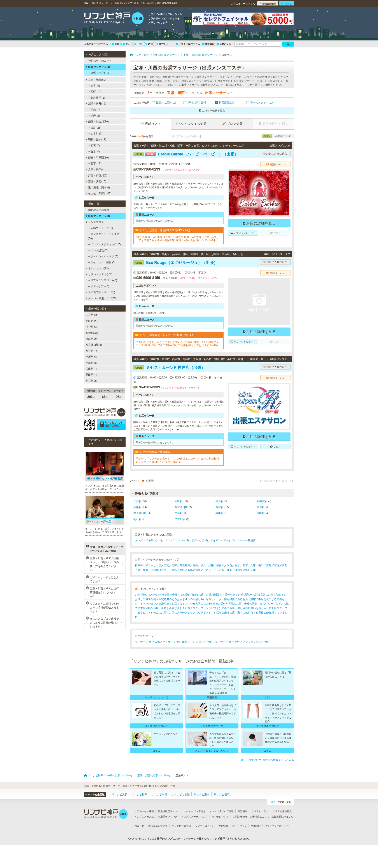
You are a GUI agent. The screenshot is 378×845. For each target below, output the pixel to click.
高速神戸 (185, 565)
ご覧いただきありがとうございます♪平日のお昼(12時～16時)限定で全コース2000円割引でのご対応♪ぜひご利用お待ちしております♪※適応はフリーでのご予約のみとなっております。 (178, 343)
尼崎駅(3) (91, 362)
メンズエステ (96, 222)
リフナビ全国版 (96, 794)
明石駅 (137, 519)
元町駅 (178, 501)
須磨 (198, 569)
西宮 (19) (96, 163)
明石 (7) (95, 145)
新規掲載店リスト (167, 811)
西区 (182, 569)
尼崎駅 (178, 513)
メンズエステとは (144, 816)
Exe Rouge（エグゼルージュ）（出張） (176, 262)
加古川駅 (180, 519)
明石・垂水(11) (97, 139)
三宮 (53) (96, 85)
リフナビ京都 (159, 794)
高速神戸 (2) (98, 97)
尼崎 (195, 565)
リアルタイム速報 (144, 811)
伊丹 (203, 565)
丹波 (221, 569)
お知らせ (139, 825)
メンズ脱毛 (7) (99, 250)
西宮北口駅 (181, 507)
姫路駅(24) (92, 338)
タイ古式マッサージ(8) (101, 292)
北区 (174, 569)
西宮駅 (219, 507)
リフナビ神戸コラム (189, 44)
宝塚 (276, 565)
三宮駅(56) (92, 314)
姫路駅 (137, 507)
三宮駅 (137, 501)
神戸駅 (219, 501)
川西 (284, 565)
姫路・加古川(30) (98, 121)
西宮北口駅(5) (94, 344)
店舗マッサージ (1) (102, 228)
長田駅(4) (91, 374)
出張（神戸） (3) (100, 72)
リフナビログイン (204, 825)
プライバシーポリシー (277, 825)
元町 (174, 565)
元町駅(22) (92, 320)
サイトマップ (239, 825)
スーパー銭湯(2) (246, 540)
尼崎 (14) (96, 109)
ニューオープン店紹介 (193, 811)
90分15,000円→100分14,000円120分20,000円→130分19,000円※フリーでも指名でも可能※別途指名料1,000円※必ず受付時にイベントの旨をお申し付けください (177, 238)
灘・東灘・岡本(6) (99, 187)
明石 (128, 43)
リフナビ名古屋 (180, 794)
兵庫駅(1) (91, 368)
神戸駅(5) (91, 326)
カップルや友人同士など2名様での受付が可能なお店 (211, 603)
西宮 (150, 43)
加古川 (162, 43)
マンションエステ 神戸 (256, 641)
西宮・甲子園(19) (98, 157)
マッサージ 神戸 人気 (147, 641)
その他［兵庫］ (160, 569)
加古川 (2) (96, 133)
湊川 (247, 569)
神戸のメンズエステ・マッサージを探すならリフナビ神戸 (191, 838)
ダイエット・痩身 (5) (103, 262)
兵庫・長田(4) (96, 169)
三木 (205, 569)
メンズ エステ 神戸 (201, 641)
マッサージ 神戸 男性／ (229, 641)
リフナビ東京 (202, 794)
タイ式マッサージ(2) (222, 540)
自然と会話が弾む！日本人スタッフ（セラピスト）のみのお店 (198, 608)
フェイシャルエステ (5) (104, 256)
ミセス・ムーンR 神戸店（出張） (170, 367)
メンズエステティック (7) (106, 244)
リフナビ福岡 (221, 794)
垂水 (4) (95, 151)
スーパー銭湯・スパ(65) (102, 298)
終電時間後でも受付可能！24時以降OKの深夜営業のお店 (239, 594)
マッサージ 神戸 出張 (175, 641)
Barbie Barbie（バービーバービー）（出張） (186, 154)
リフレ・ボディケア (100, 274)
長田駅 (260, 513)
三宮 (139, 43)
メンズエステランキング (194, 816)
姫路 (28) (96, 127)
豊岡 (229, 569)
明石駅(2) (91, 380)
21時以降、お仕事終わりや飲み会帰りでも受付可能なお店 (169, 594)
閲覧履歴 (210, 44)
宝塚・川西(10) (97, 181)
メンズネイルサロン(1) (148, 540)
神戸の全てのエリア (100, 60)
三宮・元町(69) (97, 79)
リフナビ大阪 (119, 794)
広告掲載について (158, 825)
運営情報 (223, 825)
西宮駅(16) (92, 350)
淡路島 (239, 569)
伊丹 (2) (95, 115)
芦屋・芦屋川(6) (97, 175)
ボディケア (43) (100, 286)
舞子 (255, 569)
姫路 (117, 43)
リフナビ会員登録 (181, 825)
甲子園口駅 (140, 513)
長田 (261, 565)
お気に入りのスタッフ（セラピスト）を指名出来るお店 (202, 612)
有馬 (190, 569)
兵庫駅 (219, 513)
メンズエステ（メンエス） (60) (105, 236)
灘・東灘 (143, 569)
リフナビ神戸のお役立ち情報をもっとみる (269, 759)
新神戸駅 (262, 501)
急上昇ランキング (167, 816)
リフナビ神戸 (139, 794)
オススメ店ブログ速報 (222, 811)
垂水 (237, 565)
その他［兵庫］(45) (99, 193)
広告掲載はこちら (259, 816)
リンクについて (220, 816)
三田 (213, 569)
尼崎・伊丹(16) (97, 103)
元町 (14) (96, 91)
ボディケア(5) (199, 540)
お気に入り (225, 44)
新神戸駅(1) (92, 333)
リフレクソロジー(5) (176, 540)
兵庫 (253, 565)
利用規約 (256, 825)
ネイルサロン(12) (98, 268)
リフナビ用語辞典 (282, 811)
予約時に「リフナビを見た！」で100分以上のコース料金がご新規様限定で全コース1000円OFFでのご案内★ (177, 460)
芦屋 (268, 565)
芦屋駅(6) (91, 356)
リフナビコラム (260, 811)
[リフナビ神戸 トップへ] (114, 18)
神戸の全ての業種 (98, 210)
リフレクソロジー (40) (104, 280)
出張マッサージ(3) (99, 67)
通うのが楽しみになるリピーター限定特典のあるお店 (216, 599)
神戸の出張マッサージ (148, 565)
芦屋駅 (260, 507)
